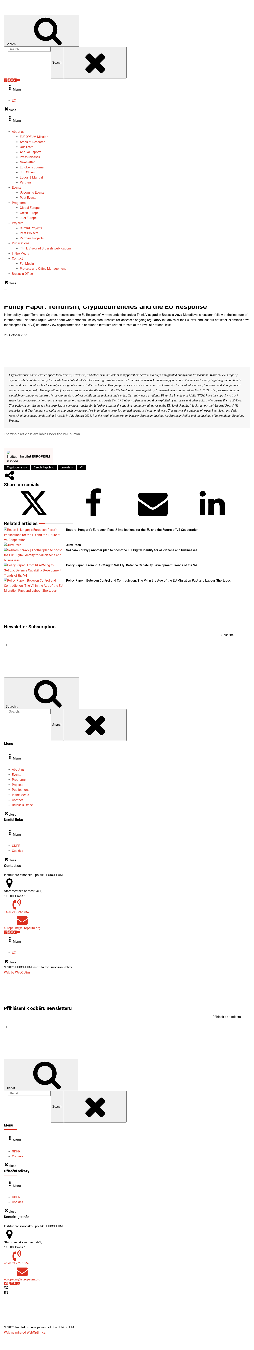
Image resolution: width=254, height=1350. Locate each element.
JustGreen (73, 545)
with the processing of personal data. (64, 645)
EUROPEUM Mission (34, 137)
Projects (17, 223)
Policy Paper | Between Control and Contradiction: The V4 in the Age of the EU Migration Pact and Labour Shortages (148, 580)
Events (16, 187)
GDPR (16, 846)
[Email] (153, 517)
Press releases (30, 157)
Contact (17, 258)
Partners (26, 182)
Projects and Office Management (43, 268)
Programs (19, 203)
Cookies (17, 851)
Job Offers (27, 172)
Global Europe (29, 208)
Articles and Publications (21, 330)
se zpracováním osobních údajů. (60, 1027)
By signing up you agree (48, 645)
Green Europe (29, 213)
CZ (14, 101)
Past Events (28, 198)
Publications (20, 243)
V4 (81, 467)
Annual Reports (30, 152)
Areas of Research (32, 142)
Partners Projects (32, 238)
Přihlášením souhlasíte (45, 1027)
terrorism (67, 467)
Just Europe (28, 218)
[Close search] (95, 62)
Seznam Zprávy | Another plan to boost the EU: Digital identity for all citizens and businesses (131, 550)
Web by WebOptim (17, 972)
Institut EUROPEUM (35, 456)
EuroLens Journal (32, 167)
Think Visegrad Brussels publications (46, 248)
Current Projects (31, 228)
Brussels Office (22, 274)
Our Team (27, 147)
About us (18, 132)
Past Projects (29, 233)
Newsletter (27, 162)
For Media (27, 264)
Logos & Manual (31, 177)
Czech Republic (44, 467)
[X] (34, 517)
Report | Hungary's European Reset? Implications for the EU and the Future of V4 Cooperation (132, 530)
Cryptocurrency (17, 467)
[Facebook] (93, 517)
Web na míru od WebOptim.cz (24, 1332)
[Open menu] (5, 289)
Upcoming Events (32, 192)
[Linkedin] (212, 517)
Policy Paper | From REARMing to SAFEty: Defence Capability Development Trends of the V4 (131, 565)
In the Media (20, 253)
